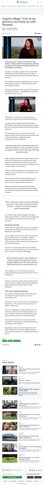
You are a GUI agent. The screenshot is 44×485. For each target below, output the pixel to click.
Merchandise (36, 481)
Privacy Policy (21, 481)
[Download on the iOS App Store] (30, 477)
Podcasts (42, 6)
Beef (8, 6)
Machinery (24, 6)
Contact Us (5, 481)
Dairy (11, 6)
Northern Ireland (31, 6)
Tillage (19, 6)
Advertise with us (29, 481)
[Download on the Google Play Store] (38, 477)
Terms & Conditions (12, 481)
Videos (37, 6)
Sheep (15, 6)
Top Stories (3, 6)
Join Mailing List (12, 477)
